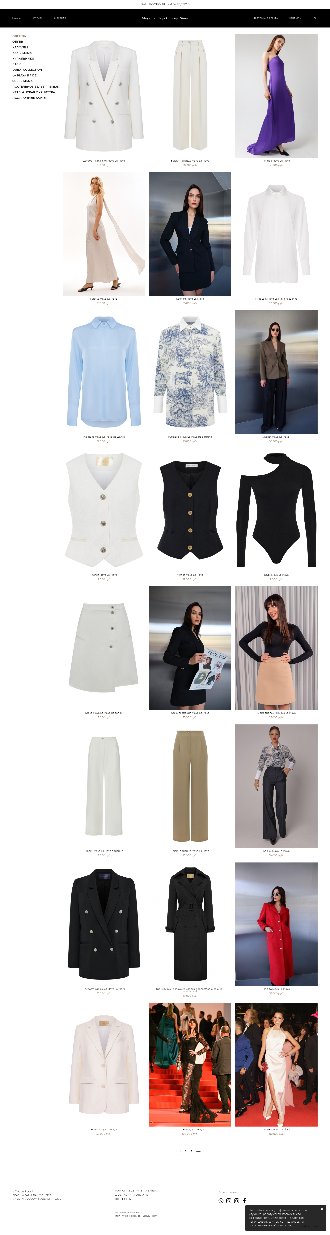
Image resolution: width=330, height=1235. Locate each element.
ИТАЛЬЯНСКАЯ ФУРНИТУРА (33, 92)
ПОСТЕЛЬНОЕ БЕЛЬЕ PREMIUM (36, 87)
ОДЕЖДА (19, 36)
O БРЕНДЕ (60, 18)
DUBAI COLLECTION (27, 70)
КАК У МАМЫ (22, 53)
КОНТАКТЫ (296, 18)
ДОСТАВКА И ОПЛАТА (266, 18)
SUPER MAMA (22, 81)
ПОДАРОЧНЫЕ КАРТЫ (29, 98)
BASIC (17, 64)
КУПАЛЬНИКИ (23, 58)
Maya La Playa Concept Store (165, 18)
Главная (16, 18)
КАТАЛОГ (38, 18)
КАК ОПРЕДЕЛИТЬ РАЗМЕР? (136, 1191)
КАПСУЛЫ (20, 47)
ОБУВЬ (17, 41)
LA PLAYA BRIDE (24, 75)
